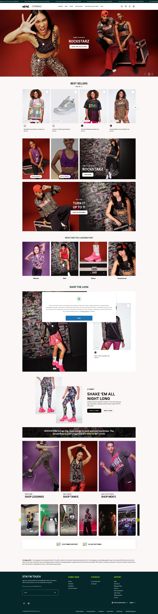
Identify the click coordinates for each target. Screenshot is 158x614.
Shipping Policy (118, 586)
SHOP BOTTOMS (79, 212)
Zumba (70, 581)
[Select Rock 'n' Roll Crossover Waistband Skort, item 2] (57, 340)
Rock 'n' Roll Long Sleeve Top (102, 356)
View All (77, 86)
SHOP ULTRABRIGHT (79, 49)
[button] (122, 6)
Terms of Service (72, 588)
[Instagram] (28, 603)
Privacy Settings (80, 611)
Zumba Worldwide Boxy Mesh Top (90, 129)
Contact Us (117, 584)
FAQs (115, 581)
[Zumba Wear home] (25, 6)
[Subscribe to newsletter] (55, 592)
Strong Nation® (95, 581)
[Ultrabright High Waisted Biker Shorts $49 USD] (119, 67)
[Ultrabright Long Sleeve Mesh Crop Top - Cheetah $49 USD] (38, 36)
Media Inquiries (118, 595)
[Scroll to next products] (135, 107)
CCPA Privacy (119, 611)
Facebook (70, 584)
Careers (116, 597)
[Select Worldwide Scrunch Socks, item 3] (53, 359)
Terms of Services (91, 611)
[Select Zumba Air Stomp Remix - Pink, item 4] (57, 362)
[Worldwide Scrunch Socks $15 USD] (59, 58)
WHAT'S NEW (108, 410)
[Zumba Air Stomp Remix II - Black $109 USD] (67, 65)
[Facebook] (24, 603)
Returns (116, 588)
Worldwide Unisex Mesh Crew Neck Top (34, 129)
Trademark (101, 611)
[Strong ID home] (37, 6)
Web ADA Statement (131, 611)
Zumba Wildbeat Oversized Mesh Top (119, 129)
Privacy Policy (110, 611)
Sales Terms (117, 593)
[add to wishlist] (47, 92)
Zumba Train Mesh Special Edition (61, 129)
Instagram (71, 586)
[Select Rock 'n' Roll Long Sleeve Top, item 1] (52, 326)
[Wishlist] (126, 6)
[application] (79, 307)
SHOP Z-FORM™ (94, 410)
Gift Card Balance (118, 590)
